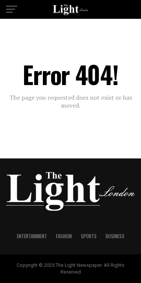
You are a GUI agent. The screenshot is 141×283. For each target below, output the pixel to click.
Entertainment (32, 236)
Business (115, 236)
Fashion (64, 236)
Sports (89, 236)
